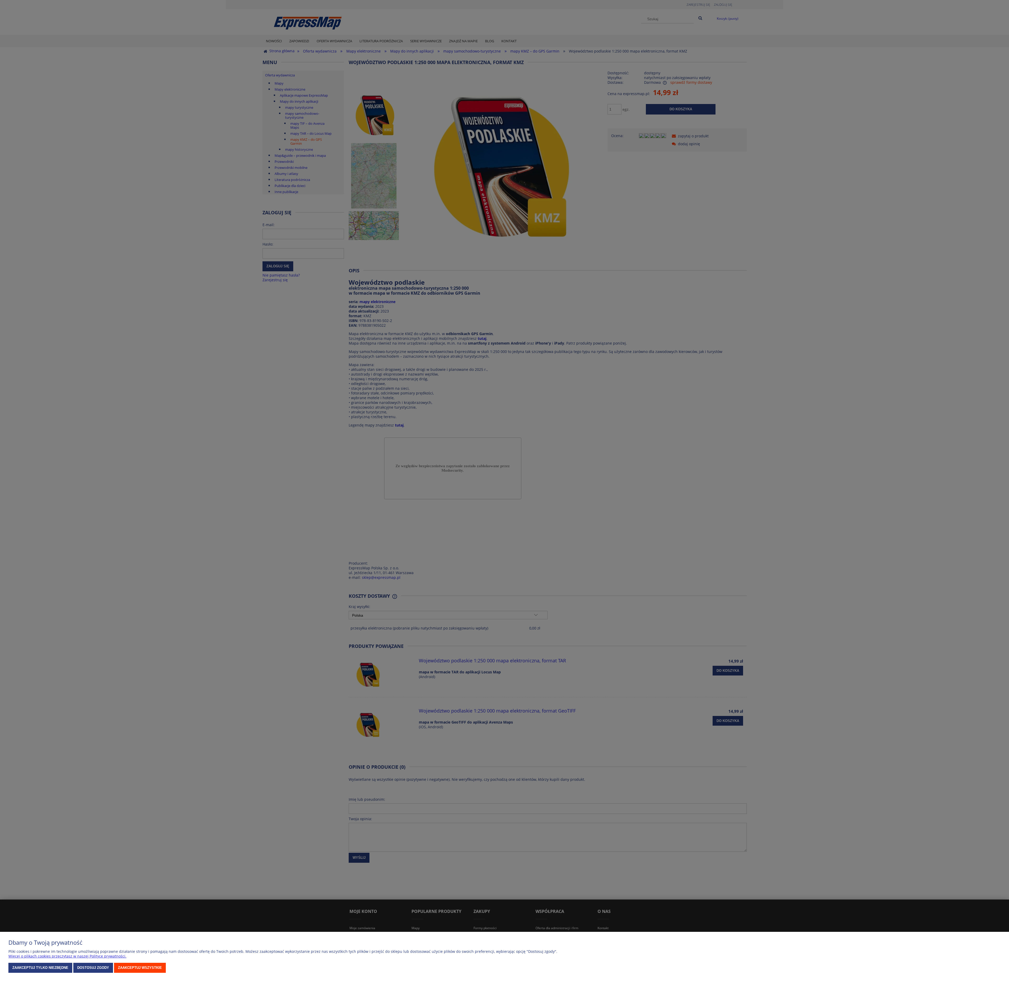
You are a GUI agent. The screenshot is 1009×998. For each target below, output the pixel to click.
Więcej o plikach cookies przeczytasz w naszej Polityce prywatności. (67, 956)
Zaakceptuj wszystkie (140, 968)
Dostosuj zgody (93, 968)
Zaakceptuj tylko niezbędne (40, 968)
